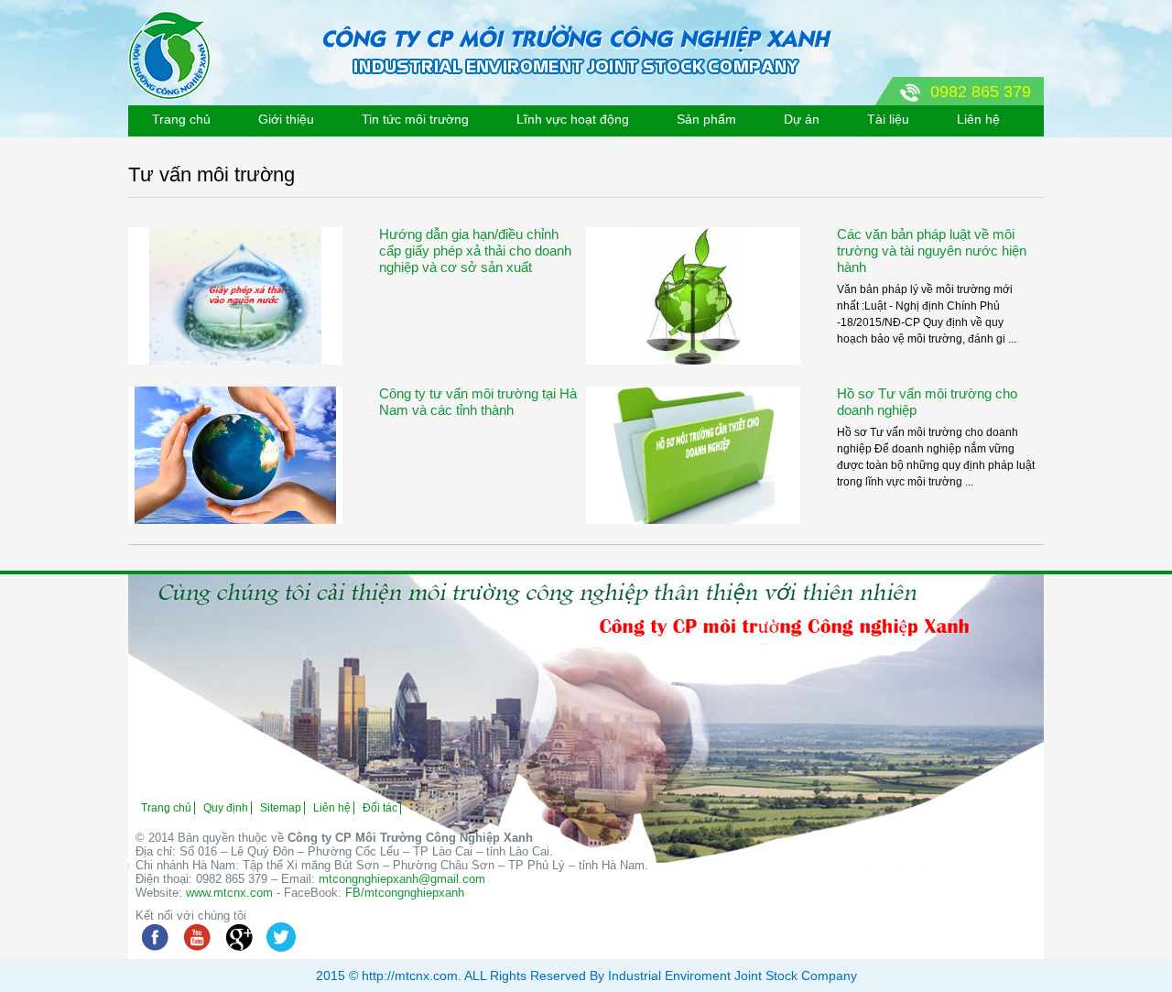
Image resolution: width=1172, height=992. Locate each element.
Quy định (225, 807)
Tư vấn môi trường (211, 174)
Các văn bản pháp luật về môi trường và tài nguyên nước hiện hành (931, 250)
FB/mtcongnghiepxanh (404, 892)
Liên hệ (978, 119)
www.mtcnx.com (229, 892)
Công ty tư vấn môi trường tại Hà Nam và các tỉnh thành (478, 402)
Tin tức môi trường (415, 119)
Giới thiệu (286, 119)
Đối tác (380, 807)
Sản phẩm (706, 119)
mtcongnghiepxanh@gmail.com (402, 879)
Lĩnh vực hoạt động (572, 119)
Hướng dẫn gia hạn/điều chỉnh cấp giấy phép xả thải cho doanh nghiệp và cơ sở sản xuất (475, 250)
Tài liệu (888, 119)
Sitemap (280, 807)
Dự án (801, 119)
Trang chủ (181, 119)
